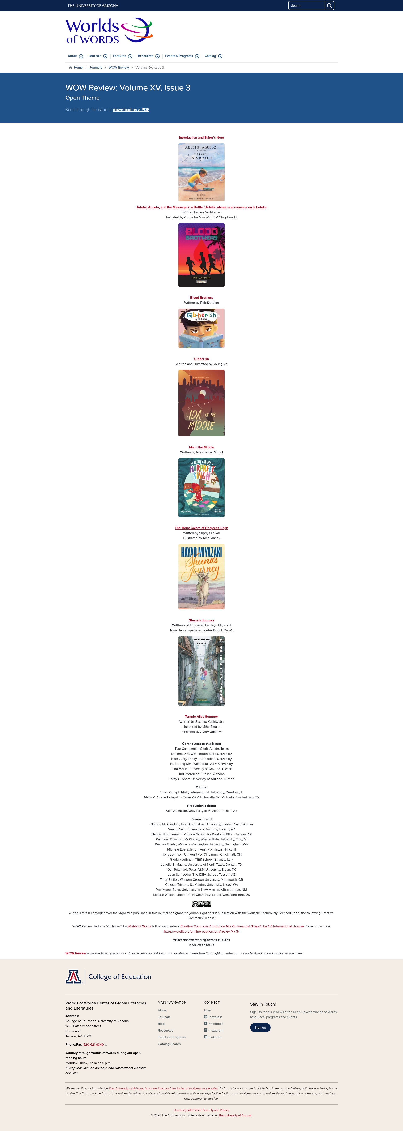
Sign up (260, 1027)
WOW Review (119, 67)
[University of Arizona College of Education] (109, 976)
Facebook (216, 1024)
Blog (161, 1024)
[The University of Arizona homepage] (93, 5)
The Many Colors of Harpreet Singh (201, 528)
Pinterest (215, 1017)
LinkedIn (215, 1037)
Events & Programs (179, 56)
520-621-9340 (93, 1044)
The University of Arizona (235, 1115)
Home (78, 67)
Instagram (216, 1030)
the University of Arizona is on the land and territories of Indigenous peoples (163, 1088)
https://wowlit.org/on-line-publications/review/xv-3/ (201, 931)
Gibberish (201, 359)
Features (119, 56)
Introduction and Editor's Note (201, 138)
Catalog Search (169, 1044)
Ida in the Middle (201, 447)
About (72, 56)
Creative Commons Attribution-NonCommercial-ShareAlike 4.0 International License (242, 926)
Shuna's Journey (201, 620)
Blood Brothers (201, 298)
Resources (145, 56)
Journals (95, 56)
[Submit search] (329, 5)
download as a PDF (131, 109)
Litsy (207, 1010)
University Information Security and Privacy (201, 1110)
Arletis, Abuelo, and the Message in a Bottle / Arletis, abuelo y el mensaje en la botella (202, 207)
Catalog (210, 56)
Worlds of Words (139, 926)
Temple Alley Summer (201, 717)
